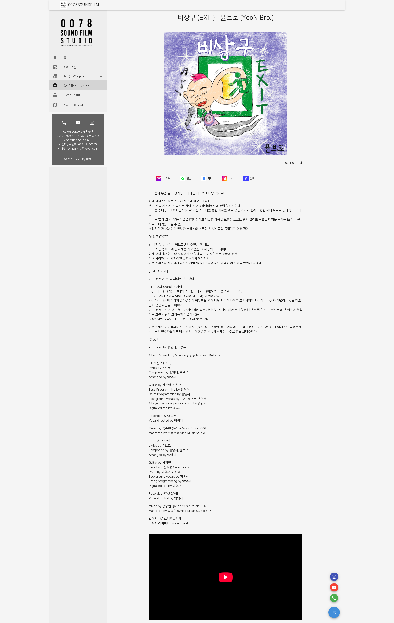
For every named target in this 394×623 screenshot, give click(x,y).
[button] (78, 76)
